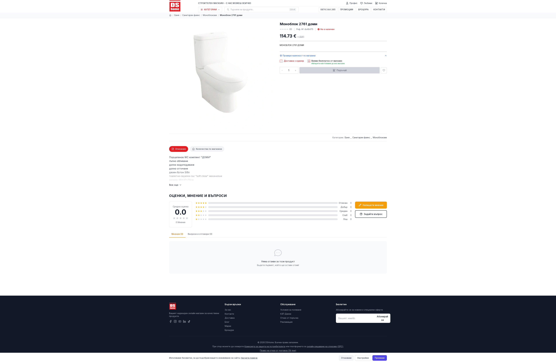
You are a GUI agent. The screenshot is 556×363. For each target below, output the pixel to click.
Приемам (380, 358)
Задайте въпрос (373, 214)
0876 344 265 (327, 9)
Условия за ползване (290, 310)
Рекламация (286, 322)
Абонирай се (382, 318)
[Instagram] (175, 321)
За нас (228, 310)
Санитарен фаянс (191, 15)
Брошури (229, 330)
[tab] (178, 149)
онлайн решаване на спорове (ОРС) (325, 346)
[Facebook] (170, 321)
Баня (176, 15)
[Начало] (170, 15)
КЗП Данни (285, 314)
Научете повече (249, 358)
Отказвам (346, 358)
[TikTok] (189, 321)
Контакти (379, 9)
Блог (227, 322)
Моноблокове (210, 15)
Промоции (346, 9)
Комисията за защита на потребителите (264, 346)
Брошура (363, 9)
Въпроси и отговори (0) (200, 234)
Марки (228, 326)
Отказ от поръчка (289, 318)
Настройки (363, 358)
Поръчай (342, 70)
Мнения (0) (177, 234)
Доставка (230, 318)
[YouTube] (179, 321)
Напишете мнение (373, 205)
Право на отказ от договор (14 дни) (278, 350)
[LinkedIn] (184, 321)
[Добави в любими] (384, 70)
